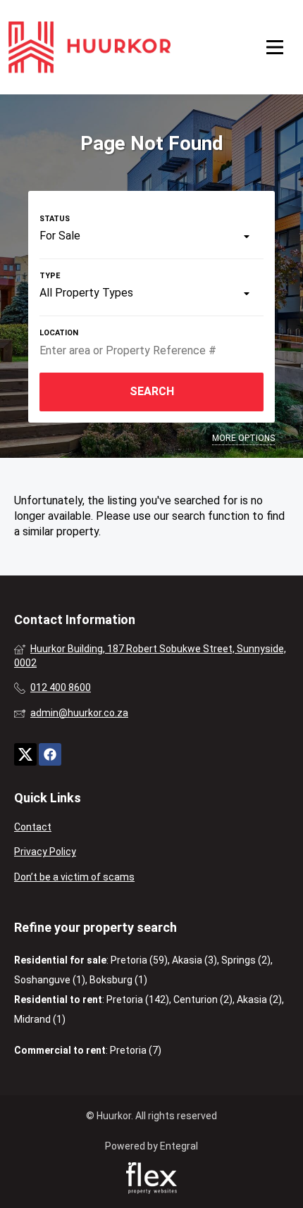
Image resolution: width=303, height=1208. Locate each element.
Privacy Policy (45, 851)
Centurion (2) (203, 999)
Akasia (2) (259, 999)
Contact (32, 827)
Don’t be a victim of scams (74, 877)
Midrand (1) (40, 1019)
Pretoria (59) (139, 960)
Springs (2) (246, 960)
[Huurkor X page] (25, 754)
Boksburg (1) (118, 979)
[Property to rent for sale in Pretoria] (89, 47)
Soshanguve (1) (49, 979)
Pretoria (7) (135, 1050)
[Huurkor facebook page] (50, 754)
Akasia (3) (194, 960)
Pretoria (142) (137, 999)
